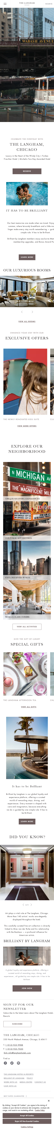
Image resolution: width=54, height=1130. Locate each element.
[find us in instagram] (18, 1063)
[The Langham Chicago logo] (27, 4)
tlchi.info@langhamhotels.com (17, 1053)
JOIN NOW (27, 988)
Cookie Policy (40, 1110)
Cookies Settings (27, 1127)
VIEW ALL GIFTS (28, 707)
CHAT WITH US (10, 1086)
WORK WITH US (10, 1082)
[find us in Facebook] (5, 1063)
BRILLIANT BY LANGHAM (14, 1078)
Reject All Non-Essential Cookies (27, 1121)
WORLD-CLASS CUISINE (17, 617)
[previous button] (21, 311)
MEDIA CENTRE (26, 1082)
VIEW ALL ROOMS (27, 321)
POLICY (30, 1078)
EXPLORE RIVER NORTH (17, 577)
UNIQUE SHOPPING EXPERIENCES (22, 499)
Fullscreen (48, 108)
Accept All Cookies (27, 1115)
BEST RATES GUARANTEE (14, 1096)
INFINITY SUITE (27, 318)
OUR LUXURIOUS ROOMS (27, 270)
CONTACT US (40, 1082)
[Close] (49, 1101)
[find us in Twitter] (12, 1063)
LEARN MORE (27, 257)
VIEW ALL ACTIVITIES (27, 627)
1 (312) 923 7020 (14, 1049)
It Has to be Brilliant (27, 210)
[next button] (32, 311)
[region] (27, 1114)
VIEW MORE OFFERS (27, 426)
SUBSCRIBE (17, 1024)
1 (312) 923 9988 (14, 1045)
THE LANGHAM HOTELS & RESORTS (19, 1074)
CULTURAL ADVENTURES (18, 538)
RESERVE (27, 171)
